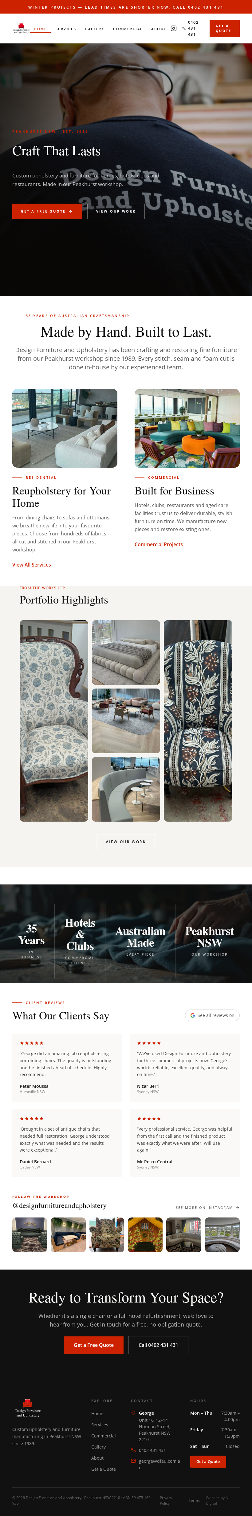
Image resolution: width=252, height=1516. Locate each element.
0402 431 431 (152, 1450)
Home (97, 1413)
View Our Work (126, 841)
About (97, 1458)
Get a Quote (103, 1469)
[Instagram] (173, 28)
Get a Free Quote (94, 1345)
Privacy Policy (166, 1500)
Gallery (98, 1447)
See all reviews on (216, 1015)
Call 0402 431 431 (158, 1345)
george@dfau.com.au (159, 1464)
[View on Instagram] (29, 1234)
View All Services (31, 564)
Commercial (103, 1436)
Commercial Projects (159, 544)
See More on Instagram (204, 1207)
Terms (194, 1500)
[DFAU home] (21, 28)
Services (99, 1425)
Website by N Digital (217, 1500)
